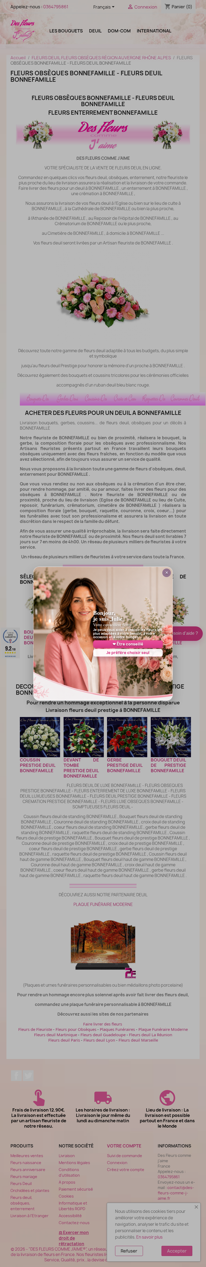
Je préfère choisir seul (127, 652)
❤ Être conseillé (128, 643)
